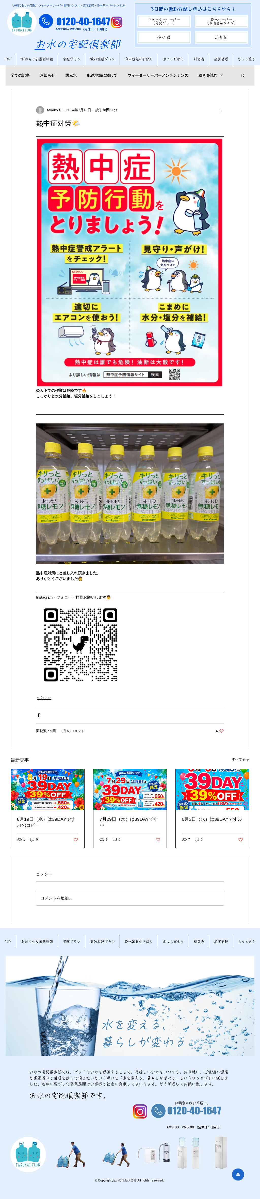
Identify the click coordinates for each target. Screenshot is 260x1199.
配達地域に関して (102, 75)
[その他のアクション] (221, 110)
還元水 (71, 75)
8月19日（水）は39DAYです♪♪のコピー (46, 822)
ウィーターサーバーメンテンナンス (157, 75)
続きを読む (208, 75)
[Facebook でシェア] (38, 715)
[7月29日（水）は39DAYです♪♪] (130, 789)
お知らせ (47, 75)
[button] (242, 75)
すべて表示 (240, 759)
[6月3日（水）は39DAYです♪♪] (212, 789)
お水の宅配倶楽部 (77, 44)
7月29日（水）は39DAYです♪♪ (129, 822)
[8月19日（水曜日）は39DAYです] (47, 789)
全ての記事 (20, 75)
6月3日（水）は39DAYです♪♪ (212, 819)
